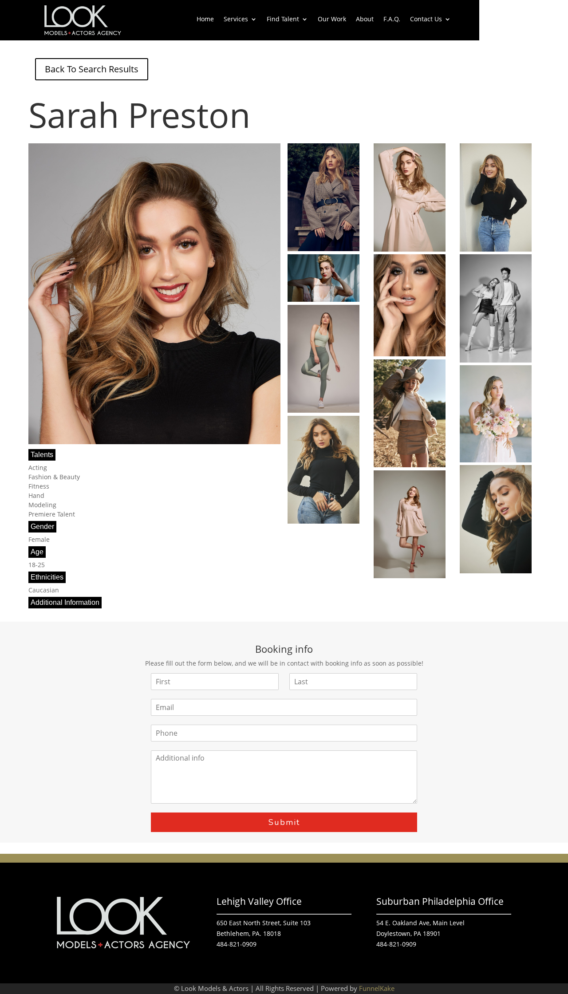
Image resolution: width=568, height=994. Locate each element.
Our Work (332, 19)
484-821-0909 (236, 944)
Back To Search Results (91, 69)
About (365, 19)
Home (205, 19)
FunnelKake (376, 988)
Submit (284, 822)
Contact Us (426, 19)
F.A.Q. (391, 19)
